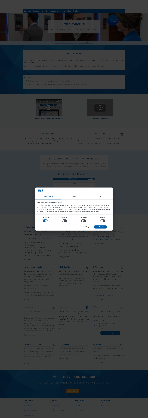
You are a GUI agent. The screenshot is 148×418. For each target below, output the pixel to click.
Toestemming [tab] (48, 197)
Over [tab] (99, 197)
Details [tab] (74, 197)
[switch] (64, 220)
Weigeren (88, 227)
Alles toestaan (100, 227)
